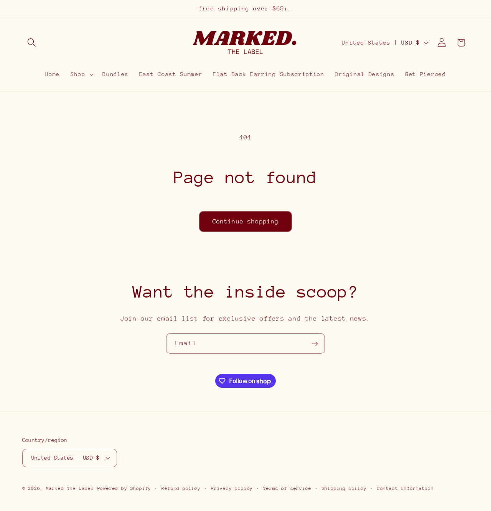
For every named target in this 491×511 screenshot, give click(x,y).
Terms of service (287, 488)
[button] (32, 43)
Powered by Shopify (124, 488)
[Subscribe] (315, 343)
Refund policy (180, 488)
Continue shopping (246, 221)
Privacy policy (232, 488)
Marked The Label (70, 488)
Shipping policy (344, 488)
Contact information (405, 488)
